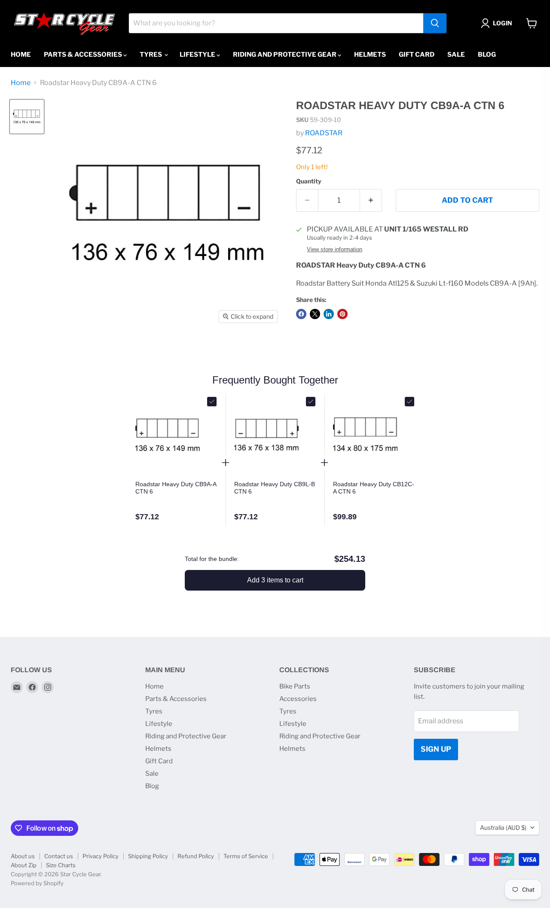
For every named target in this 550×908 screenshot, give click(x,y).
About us (23, 856)
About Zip (24, 865)
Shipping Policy (148, 856)
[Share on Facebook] (301, 314)
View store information (334, 250)
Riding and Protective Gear (285, 54)
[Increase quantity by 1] (371, 200)
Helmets (370, 54)
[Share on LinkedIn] (329, 314)
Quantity (308, 181)
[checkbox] (212, 401)
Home (21, 54)
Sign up (436, 749)
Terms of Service (245, 856)
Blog (487, 54)
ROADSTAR (323, 133)
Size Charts (61, 865)
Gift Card (416, 54)
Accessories (298, 699)
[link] (176, 488)
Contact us (58, 856)
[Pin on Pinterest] (342, 314)
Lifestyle (198, 54)
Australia (503, 827)
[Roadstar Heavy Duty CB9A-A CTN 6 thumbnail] (27, 117)
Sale (456, 54)
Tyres (151, 54)
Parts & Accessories (83, 54)
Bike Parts (294, 686)
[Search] (434, 23)
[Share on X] (315, 314)
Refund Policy (195, 856)
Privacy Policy (100, 856)
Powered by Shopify (37, 883)
